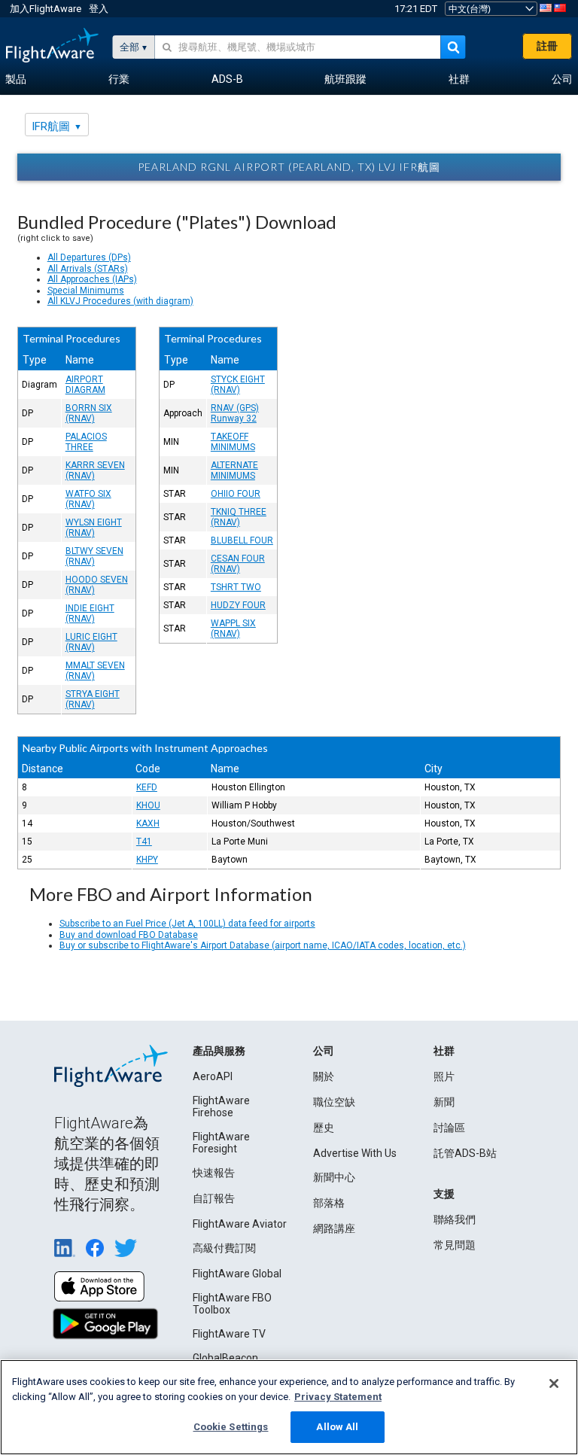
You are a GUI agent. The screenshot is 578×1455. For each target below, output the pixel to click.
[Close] (553, 1383)
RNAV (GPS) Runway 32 (235, 413)
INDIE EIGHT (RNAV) (89, 613)
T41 (144, 841)
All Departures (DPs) (89, 257)
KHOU (148, 805)
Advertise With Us (355, 1153)
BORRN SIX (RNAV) (88, 413)
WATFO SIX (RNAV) (88, 499)
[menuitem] (15, 80)
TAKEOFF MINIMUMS (233, 441)
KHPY (147, 859)
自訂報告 (214, 1198)
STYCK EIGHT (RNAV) (238, 384)
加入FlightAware (45, 8)
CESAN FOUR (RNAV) (238, 563)
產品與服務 (219, 1051)
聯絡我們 (455, 1219)
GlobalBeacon (225, 1358)
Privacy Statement (338, 1396)
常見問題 (455, 1245)
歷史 (323, 1128)
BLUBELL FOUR (242, 540)
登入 (98, 8)
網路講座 (334, 1228)
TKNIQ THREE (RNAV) (238, 517)
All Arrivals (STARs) (87, 268)
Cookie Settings (231, 1426)
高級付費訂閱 (224, 1248)
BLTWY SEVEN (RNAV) (94, 556)
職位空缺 (334, 1102)
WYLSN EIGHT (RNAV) (93, 527)
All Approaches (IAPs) (92, 279)
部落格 (329, 1203)
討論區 (449, 1128)
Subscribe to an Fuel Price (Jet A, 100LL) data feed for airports (187, 923)
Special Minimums (85, 290)
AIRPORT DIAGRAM (85, 384)
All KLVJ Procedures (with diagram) (120, 301)
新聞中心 (334, 1177)
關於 (323, 1076)
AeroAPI (213, 1076)
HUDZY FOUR (238, 605)
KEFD (146, 787)
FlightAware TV (229, 1334)
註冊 (547, 46)
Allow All (337, 1426)
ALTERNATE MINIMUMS (234, 470)
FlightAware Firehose (221, 1106)
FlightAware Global (237, 1274)
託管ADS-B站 (465, 1153)
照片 (444, 1076)
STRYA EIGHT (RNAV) (92, 699)
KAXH (148, 823)
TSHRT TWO (236, 587)
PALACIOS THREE (86, 441)
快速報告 (214, 1173)
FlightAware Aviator (240, 1224)
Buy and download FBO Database (128, 935)
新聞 (444, 1102)
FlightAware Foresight (221, 1143)
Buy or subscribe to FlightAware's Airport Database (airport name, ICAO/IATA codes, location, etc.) (262, 945)
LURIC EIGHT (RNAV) (91, 642)
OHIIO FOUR (235, 494)
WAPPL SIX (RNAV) (233, 628)
